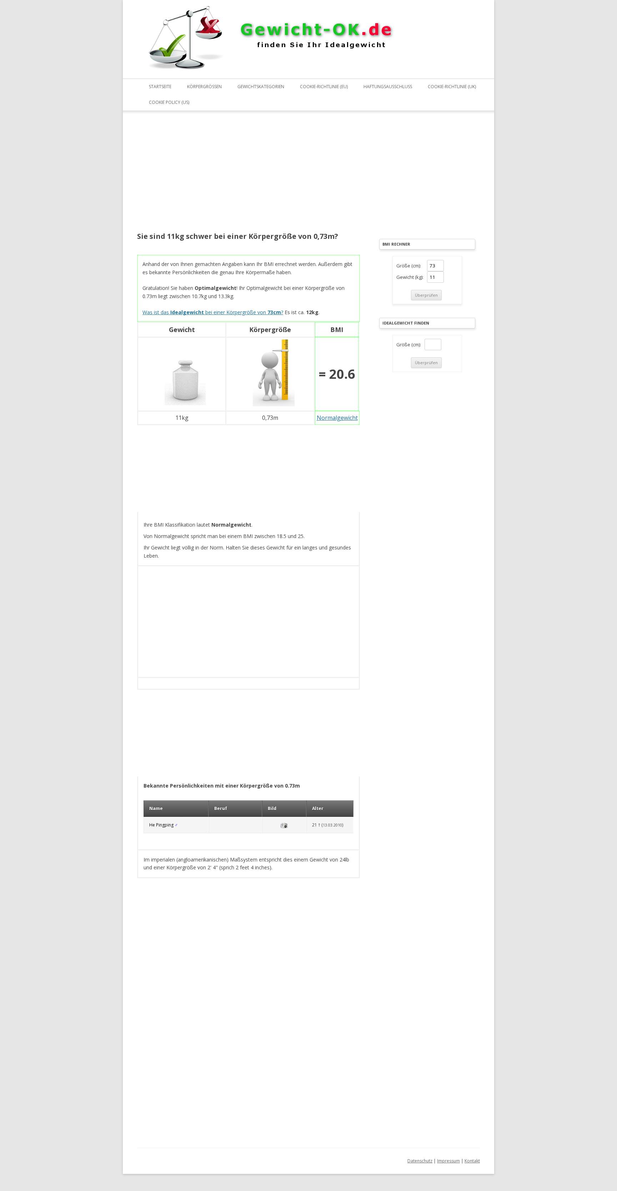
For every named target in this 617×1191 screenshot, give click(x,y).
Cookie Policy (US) (169, 102)
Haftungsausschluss (387, 87)
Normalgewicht (337, 418)
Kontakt (472, 1161)
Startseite (160, 87)
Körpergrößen (204, 87)
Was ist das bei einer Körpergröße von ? (212, 312)
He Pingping (161, 825)
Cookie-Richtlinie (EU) (324, 87)
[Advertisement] (248, 176)
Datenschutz (419, 1161)
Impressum (448, 1161)
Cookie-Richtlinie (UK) (452, 87)
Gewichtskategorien (260, 87)
